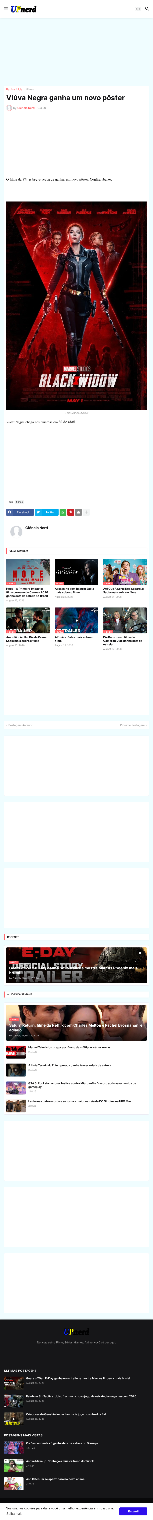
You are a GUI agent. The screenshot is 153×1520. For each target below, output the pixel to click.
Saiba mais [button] (14, 1513)
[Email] (78, 512)
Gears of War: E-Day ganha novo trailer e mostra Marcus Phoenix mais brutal (78, 1378)
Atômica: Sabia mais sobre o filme (74, 638)
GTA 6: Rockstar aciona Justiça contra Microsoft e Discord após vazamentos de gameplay (82, 1084)
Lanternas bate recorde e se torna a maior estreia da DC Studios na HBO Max (79, 1101)
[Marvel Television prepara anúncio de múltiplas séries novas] (16, 1052)
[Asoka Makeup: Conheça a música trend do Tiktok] (14, 1465)
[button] (5, 9)
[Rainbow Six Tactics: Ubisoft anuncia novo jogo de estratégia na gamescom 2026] (14, 1401)
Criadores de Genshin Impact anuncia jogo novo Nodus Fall (66, 1414)
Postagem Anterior (20, 725)
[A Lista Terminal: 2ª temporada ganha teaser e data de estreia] (16, 1070)
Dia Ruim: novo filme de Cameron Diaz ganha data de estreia (122, 640)
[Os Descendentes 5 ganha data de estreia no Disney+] (14, 1447)
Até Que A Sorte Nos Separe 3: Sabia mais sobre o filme (123, 590)
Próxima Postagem (132, 725)
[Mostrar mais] (86, 512)
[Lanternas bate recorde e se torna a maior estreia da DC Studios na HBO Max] (16, 1105)
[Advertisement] (76, 52)
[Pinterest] (70, 512)
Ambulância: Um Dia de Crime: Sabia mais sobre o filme (26, 638)
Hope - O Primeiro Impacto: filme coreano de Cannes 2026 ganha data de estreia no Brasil (27, 592)
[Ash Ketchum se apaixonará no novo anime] (14, 1483)
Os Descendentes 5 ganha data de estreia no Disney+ (62, 1443)
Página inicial (14, 89)
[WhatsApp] (63, 512)
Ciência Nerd (36, 528)
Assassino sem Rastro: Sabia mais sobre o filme (74, 590)
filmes (30, 89)
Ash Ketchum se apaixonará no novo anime (55, 1479)
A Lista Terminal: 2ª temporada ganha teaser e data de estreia (69, 1065)
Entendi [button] (133, 1511)
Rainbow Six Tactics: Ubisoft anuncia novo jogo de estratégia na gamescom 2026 (81, 1396)
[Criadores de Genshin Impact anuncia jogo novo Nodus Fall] (14, 1418)
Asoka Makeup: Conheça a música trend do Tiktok (60, 1461)
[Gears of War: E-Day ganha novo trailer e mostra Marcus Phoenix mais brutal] (14, 1383)
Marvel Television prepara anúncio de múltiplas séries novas (69, 1047)
